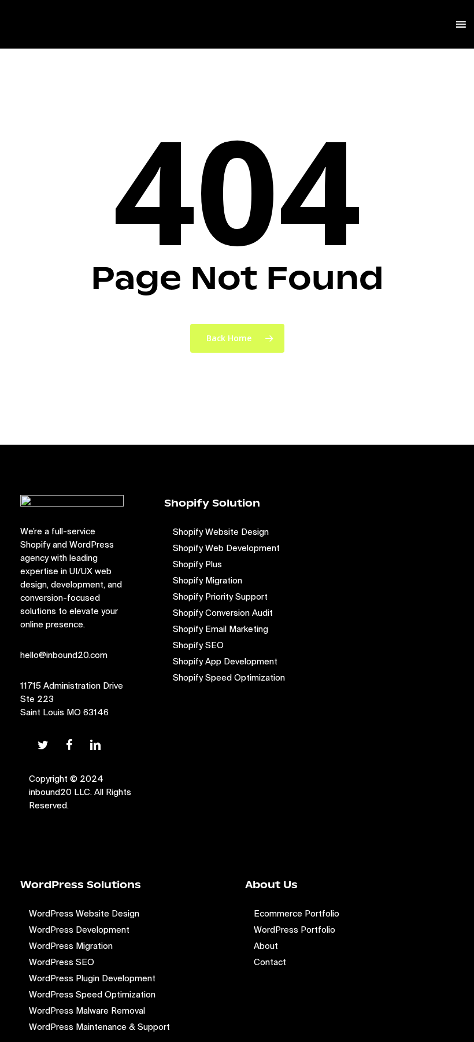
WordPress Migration (71, 946)
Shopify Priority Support (220, 596)
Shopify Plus (197, 564)
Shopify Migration (207, 580)
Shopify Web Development (226, 548)
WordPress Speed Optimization (92, 994)
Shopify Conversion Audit (223, 613)
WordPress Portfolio (294, 929)
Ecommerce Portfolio (296, 913)
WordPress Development (79, 929)
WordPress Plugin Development (92, 978)
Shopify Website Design (221, 532)
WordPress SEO (61, 962)
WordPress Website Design (84, 913)
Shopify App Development (225, 661)
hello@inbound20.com (64, 655)
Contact (270, 962)
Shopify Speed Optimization (229, 677)
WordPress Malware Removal (87, 1010)
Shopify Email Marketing (220, 629)
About (266, 946)
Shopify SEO (198, 645)
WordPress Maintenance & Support (99, 1027)
